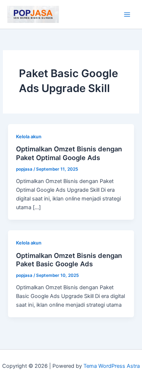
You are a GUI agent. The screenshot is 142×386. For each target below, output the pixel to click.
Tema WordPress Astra (111, 366)
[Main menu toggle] (127, 14)
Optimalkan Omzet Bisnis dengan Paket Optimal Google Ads (69, 153)
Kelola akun (29, 136)
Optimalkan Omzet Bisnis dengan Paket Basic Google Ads (69, 259)
